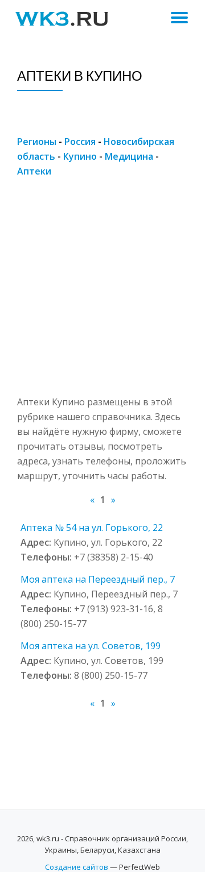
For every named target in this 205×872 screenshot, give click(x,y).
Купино (80, 156)
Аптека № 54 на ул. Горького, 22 (91, 527)
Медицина (129, 156)
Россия (80, 141)
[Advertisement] (102, 292)
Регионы (36, 141)
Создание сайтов (76, 867)
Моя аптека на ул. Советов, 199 (90, 646)
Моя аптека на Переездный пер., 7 (97, 579)
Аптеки (34, 171)
